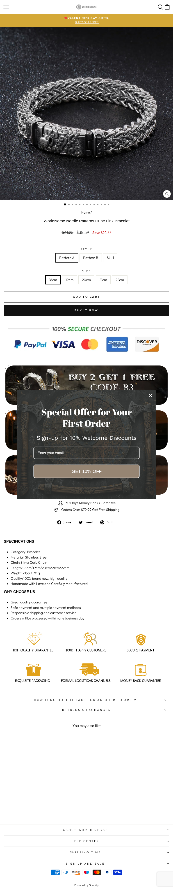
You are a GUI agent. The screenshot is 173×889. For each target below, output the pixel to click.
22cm (120, 279)
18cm (53, 279)
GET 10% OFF (87, 471)
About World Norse (85, 830)
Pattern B (90, 257)
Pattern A (67, 257)
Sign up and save (85, 863)
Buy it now (86, 310)
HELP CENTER (85, 841)
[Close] (150, 395)
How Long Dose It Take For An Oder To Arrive (86, 700)
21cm (103, 279)
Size (86, 271)
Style (86, 249)
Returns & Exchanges (86, 710)
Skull (110, 257)
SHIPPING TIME (85, 852)
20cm (86, 279)
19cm (69, 279)
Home (85, 212)
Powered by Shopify (86, 885)
